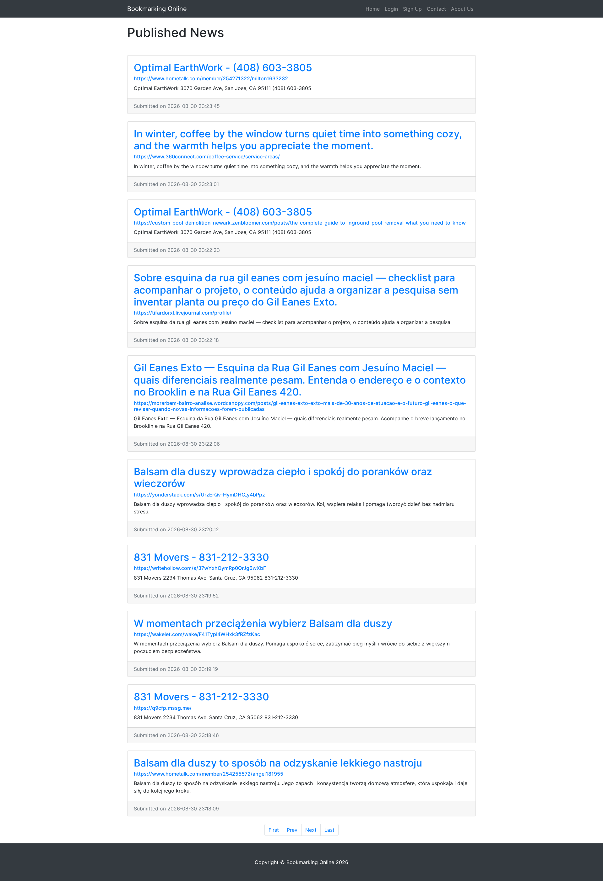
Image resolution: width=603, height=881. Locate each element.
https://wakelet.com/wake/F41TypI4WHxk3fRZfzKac (197, 634)
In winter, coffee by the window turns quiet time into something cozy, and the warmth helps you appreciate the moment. (298, 140)
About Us (462, 9)
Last (329, 830)
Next (311, 830)
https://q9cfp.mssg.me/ (163, 708)
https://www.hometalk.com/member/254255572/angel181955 (208, 774)
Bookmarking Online (157, 9)
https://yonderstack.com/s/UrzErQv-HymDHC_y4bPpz (199, 494)
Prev (292, 830)
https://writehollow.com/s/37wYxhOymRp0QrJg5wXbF (200, 568)
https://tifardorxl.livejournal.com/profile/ (182, 313)
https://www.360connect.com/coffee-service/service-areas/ (207, 156)
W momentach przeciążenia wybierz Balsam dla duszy (263, 623)
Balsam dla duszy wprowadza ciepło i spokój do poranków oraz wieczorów (283, 477)
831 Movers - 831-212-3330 (201, 557)
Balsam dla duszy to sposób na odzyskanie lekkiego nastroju (278, 763)
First (274, 830)
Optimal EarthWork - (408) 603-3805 (223, 67)
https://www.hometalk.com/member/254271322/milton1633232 (211, 78)
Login (391, 9)
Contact (436, 9)
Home (373, 9)
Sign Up (412, 9)
